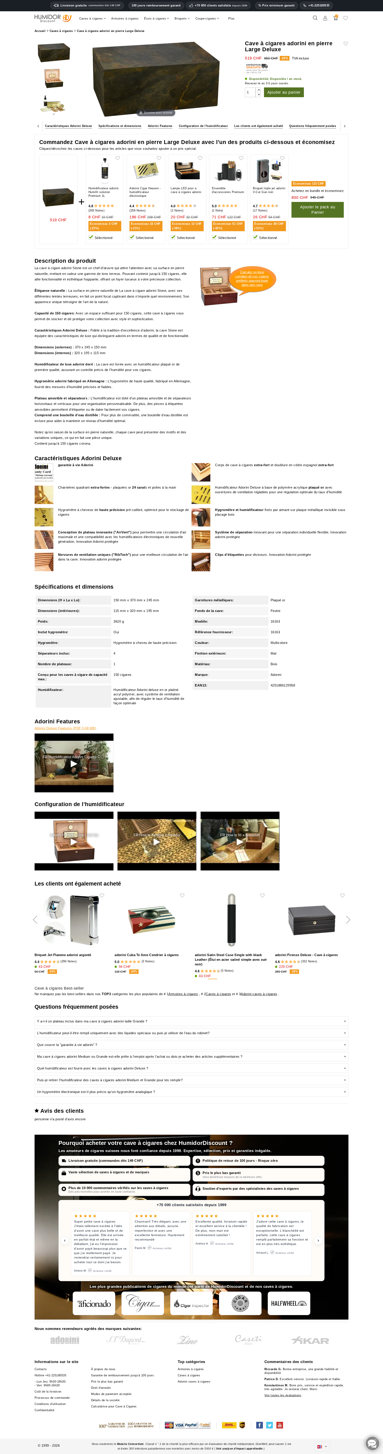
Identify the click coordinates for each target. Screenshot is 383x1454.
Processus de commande (52, 1397)
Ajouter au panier (284, 92)
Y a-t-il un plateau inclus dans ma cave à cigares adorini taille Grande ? (92, 1021)
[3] (104, 206)
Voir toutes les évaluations (282, 1395)
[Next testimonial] (318, 1240)
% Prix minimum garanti (276, 5)
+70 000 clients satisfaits (221, 5)
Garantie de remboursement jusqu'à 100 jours (122, 1375)
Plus (231, 18)
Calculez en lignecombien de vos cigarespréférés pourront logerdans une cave (252, 278)
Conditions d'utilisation (50, 1404)
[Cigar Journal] (142, 1303)
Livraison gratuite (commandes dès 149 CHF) (105, 1160)
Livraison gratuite (91, 5)
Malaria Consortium (130, 1444)
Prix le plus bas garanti (222, 1173)
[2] (100, 206)
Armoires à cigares (183, 994)
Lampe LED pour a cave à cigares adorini (186, 190)
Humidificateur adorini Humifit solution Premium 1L (103, 192)
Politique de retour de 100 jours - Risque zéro (240, 1160)
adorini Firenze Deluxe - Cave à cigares (306, 955)
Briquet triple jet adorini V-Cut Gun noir (269, 190)
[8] (149, 206)
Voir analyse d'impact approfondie (240, 1448)
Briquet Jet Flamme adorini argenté (63, 955)
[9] (274, 206)
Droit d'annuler (101, 1387)
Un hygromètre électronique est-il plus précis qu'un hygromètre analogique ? (96, 1092)
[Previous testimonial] (65, 1240)
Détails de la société (105, 1400)
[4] (108, 206)
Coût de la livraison (48, 1391)
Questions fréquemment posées (312, 126)
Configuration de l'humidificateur (203, 126)
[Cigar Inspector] (191, 1303)
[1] (96, 206)
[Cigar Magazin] (240, 1303)
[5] (112, 206)
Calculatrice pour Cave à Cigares (114, 1406)
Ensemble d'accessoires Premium (228, 190)
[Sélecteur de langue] (322, 1447)
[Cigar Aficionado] (94, 1303)
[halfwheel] (289, 1303)
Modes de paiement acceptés (111, 1394)
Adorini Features (160, 126)
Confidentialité (45, 1410)
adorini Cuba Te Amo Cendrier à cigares (147, 955)
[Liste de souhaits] (345, 20)
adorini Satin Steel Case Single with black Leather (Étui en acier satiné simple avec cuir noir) (231, 959)
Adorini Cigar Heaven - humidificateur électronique (145, 192)
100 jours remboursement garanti (156, 5)
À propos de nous (103, 1369)
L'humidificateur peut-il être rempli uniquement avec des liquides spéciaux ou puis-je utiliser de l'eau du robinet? (123, 1033)
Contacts (41, 1369)
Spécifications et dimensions (119, 126)
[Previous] (38, 126)
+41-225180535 (319, 5)
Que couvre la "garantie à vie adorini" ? (67, 1045)
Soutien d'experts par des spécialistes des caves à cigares (251, 1188)
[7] (270, 206)
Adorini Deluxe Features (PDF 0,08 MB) (65, 728)
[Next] (344, 126)
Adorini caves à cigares (259, 994)
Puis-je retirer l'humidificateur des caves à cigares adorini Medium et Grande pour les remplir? (110, 1080)
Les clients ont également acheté (258, 126)
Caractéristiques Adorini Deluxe (68, 126)
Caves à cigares (218, 994)
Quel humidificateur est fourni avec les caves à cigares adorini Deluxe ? (92, 1068)
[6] (145, 206)
